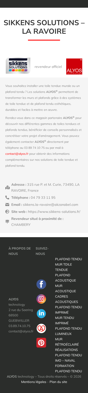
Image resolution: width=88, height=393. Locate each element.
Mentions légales (33, 382)
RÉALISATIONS (66, 350)
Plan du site (58, 382)
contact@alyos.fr (16, 154)
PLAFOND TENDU (68, 259)
